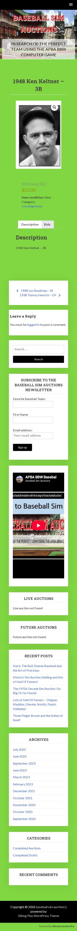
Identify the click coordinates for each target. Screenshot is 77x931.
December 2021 (24, 791)
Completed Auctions (27, 848)
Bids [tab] (47, 224)
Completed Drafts (25, 855)
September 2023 (24, 763)
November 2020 (24, 805)
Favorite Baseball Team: (29, 399)
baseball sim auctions (50, 907)
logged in (33, 324)
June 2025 (20, 756)
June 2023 (20, 770)
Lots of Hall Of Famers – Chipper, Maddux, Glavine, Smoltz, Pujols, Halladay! (35, 704)
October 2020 (22, 812)
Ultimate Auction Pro (63, 926)
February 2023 (23, 784)
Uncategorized (32, 206)
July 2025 (19, 749)
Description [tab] (30, 224)
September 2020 (24, 819)
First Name (20, 414)
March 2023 (21, 777)
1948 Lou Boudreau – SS (37, 290)
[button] (71, 5)
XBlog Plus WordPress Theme (38, 915)
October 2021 (22, 798)
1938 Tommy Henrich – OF (38, 295)
